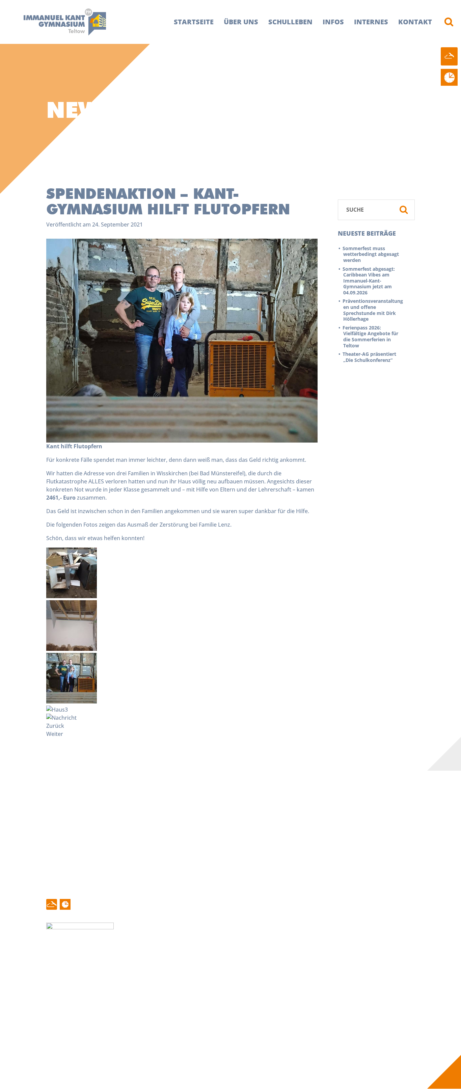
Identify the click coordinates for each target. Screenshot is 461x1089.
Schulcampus (166, 998)
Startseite (194, 22)
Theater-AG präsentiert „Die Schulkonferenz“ (369, 357)
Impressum (328, 983)
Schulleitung (109, 983)
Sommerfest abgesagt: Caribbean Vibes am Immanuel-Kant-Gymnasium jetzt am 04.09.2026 (369, 281)
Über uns (241, 22)
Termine (60, 990)
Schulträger (108, 1021)
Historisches (165, 983)
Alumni (229, 1013)
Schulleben (290, 22)
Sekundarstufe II (170, 1021)
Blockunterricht (240, 983)
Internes (371, 22)
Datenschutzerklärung (342, 990)
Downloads (234, 1005)
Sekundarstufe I (169, 1013)
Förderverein (109, 1005)
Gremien (104, 998)
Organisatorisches (172, 1043)
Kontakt (415, 22)
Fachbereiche (166, 1005)
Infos (333, 22)
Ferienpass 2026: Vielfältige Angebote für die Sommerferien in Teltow (370, 336)
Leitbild (158, 990)
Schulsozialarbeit (115, 1013)
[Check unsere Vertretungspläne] (449, 77)
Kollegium (105, 990)
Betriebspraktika (241, 990)
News (57, 983)
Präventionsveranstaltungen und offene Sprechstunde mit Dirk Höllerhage (373, 310)
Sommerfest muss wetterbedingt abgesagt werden (371, 254)
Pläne (227, 998)
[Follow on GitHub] (51, 904)
